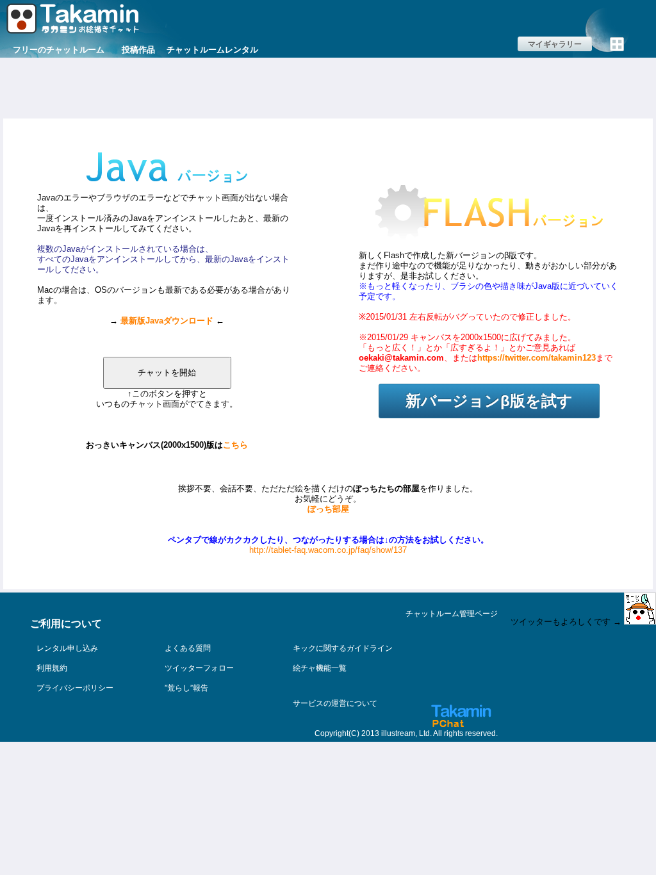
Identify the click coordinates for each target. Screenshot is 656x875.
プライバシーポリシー (75, 687)
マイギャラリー (555, 44)
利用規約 (52, 668)
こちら (235, 445)
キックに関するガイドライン (343, 648)
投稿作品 (138, 49)
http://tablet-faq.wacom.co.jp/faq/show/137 (328, 550)
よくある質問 (188, 648)
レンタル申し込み (67, 648)
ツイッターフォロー (199, 668)
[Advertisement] (328, 86)
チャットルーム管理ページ (452, 613)
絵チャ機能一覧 (320, 668)
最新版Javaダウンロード (166, 320)
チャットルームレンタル (212, 49)
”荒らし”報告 (186, 687)
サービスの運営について (335, 703)
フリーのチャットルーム (58, 49)
